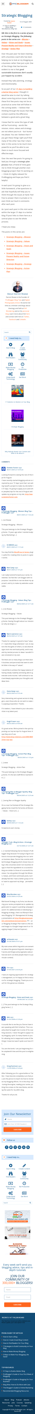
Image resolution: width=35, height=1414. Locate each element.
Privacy (10, 1406)
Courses (20, 1403)
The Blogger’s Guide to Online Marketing (18, 1388)
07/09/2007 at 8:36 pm (15, 969)
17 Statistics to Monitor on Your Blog (17, 402)
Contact (24, 1406)
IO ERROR (10, 545)
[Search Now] (29, 332)
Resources (6, 1403)
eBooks (26, 1400)
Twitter (26, 317)
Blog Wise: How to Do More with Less (16, 1385)
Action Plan (15, 49)
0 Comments (27, 27)
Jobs (13, 1403)
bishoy (9, 821)
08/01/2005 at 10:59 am (15, 470)
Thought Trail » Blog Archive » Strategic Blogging (17, 843)
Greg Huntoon (12, 1066)
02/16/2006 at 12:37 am (25, 846)
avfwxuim (10, 939)
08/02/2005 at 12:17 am (25, 604)
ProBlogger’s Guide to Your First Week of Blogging (18, 1375)
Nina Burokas (12, 894)
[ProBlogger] (18, 4)
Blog (12, 1400)
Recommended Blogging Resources (16, 1391)
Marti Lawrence (13, 634)
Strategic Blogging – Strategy (19, 264)
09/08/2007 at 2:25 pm (25, 999)
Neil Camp (10, 568)
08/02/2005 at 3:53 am (14, 693)
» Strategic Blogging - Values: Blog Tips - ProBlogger (17, 601)
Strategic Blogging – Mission (18, 237)
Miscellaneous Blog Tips (9, 29)
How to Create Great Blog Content (15, 1340)
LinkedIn (22, 319)
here (28, 314)
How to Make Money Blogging (14, 1351)
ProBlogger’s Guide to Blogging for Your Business (18, 1380)
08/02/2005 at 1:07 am (14, 636)
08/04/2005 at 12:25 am (25, 795)
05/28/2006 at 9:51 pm (15, 941)
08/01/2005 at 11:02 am (25, 515)
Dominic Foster (12, 468)
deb (8, 1017)
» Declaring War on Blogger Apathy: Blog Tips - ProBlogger (17, 792)
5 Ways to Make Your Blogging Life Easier (16, 1356)
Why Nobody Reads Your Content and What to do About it (17, 452)
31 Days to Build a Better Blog (14, 1371)
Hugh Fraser (11, 721)
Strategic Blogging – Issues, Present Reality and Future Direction (18, 256)
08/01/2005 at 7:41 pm (15, 570)
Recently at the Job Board (13, 1317)
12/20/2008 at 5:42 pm (15, 1068)
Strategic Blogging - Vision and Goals (15, 997)
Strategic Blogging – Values (18, 241)
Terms (17, 1406)
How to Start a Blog (10, 1337)
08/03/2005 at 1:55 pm (25, 757)
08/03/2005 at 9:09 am (14, 723)
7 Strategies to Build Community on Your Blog (18, 1347)
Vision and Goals (16, 42)
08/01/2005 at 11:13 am (15, 547)
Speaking (28, 1403)
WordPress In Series (21, 552)
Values (4, 42)
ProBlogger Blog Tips (13, 300)
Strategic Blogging (17, 427)
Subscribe (17, 1130)
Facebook (12, 319)
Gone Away (11, 691)
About (6, 1400)
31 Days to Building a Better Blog (9, 26)
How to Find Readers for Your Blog (15, 1343)
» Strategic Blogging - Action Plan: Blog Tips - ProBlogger (16, 754)
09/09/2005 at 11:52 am (15, 823)
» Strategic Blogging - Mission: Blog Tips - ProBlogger (17, 512)
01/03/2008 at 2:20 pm (15, 1019)
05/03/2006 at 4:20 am (14, 896)
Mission (25, 39)
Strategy (5, 49)
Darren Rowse (11, 21)
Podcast (19, 1400)
